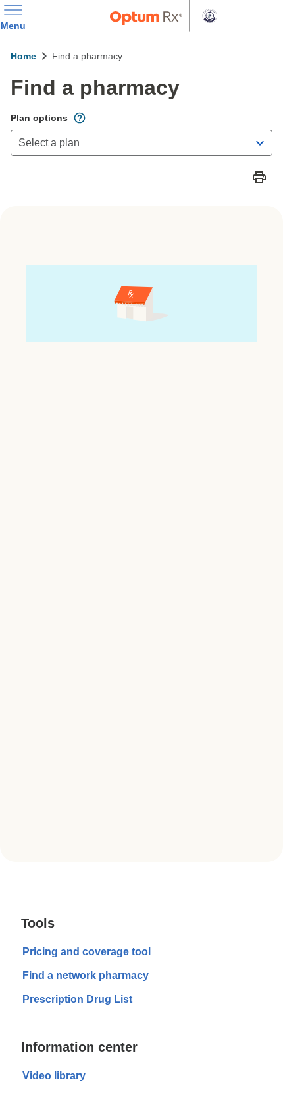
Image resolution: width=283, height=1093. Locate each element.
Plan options (39, 118)
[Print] (259, 177)
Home (23, 56)
